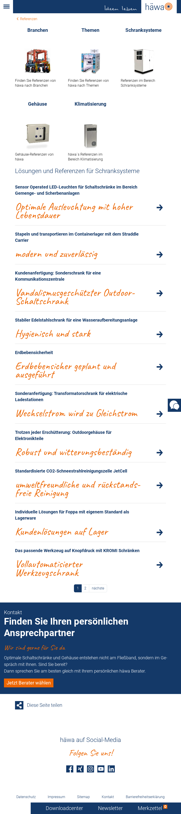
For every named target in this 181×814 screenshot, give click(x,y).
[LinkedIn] (111, 768)
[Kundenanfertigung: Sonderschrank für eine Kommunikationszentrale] (159, 293)
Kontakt (108, 797)
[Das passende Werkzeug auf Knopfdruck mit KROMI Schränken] (159, 564)
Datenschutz (26, 797)
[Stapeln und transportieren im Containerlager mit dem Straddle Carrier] (159, 254)
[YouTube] (100, 768)
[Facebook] (69, 768)
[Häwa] (97, 6)
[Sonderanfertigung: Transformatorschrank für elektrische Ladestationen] (159, 413)
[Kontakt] (174, 405)
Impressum (56, 797)
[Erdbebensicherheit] (159, 366)
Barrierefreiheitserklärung (145, 797)
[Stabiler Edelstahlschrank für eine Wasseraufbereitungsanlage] (159, 334)
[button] (6, 6)
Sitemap (83, 797)
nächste (98, 588)
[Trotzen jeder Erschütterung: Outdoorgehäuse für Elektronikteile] (159, 452)
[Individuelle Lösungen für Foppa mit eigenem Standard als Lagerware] (159, 532)
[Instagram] (90, 768)
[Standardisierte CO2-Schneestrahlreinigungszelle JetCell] (159, 485)
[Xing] (80, 768)
